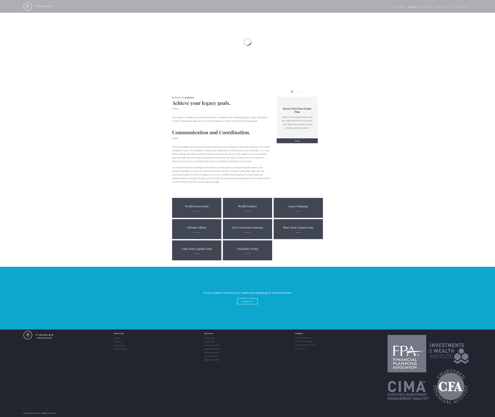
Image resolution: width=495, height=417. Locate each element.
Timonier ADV (209, 338)
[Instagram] (128, 355)
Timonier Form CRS (211, 345)
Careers (117, 338)
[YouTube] (121, 355)
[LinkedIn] (118, 355)
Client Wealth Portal (212, 349)
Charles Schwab (210, 356)
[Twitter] (125, 355)
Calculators (118, 342)
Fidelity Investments (212, 352)
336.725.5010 (300, 348)
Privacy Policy (209, 342)
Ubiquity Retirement (212, 360)
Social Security (119, 345)
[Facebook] (114, 355)
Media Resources (120, 349)
